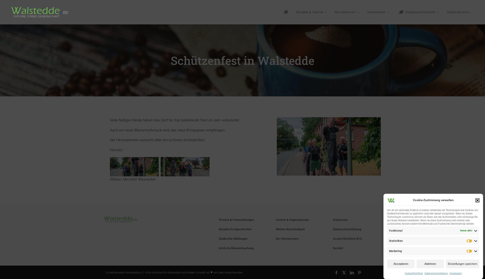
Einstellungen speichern (462, 263)
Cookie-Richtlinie (414, 273)
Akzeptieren (400, 263)
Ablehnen (430, 263)
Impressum (456, 273)
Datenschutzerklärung (436, 273)
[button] (477, 200)
